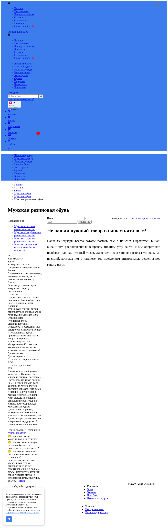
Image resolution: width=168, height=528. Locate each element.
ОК (9, 519)
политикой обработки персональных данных (23, 511)
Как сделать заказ (24, 14)
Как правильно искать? (21, 99)
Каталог (18, 8)
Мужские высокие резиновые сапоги (24, 228)
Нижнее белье (22, 72)
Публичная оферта (97, 498)
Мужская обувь (22, 196)
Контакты (19, 49)
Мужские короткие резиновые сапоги (25, 240)
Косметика (20, 87)
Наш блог (92, 495)
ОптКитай (13, 92)
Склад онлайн (22, 26)
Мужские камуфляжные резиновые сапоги (27, 234)
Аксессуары (21, 75)
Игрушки (19, 81)
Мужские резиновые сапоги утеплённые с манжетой (26, 247)
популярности (143, 218)
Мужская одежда (23, 66)
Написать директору (96, 512)
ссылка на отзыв (17, 432)
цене (132, 218)
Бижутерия (20, 84)
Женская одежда (23, 63)
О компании (21, 20)
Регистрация (15, 31)
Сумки (18, 78)
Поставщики (21, 11)
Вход (25, 31)
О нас (90, 489)
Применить (84, 222)
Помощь (19, 23)
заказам (156, 218)
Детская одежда (23, 69)
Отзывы (18, 17)
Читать (21, 480)
